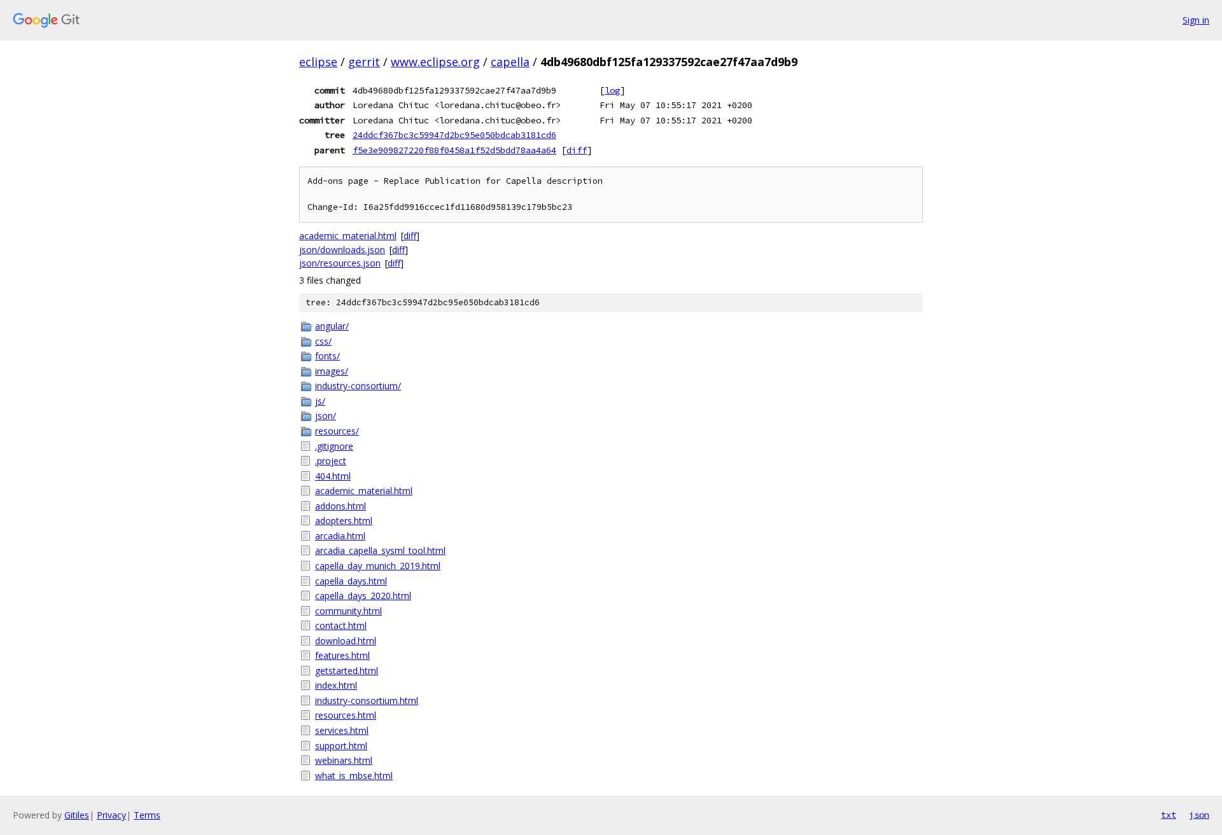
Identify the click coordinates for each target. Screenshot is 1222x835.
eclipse (318, 61)
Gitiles (76, 815)
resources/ (337, 431)
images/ (331, 371)
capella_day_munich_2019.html (377, 566)
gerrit (364, 61)
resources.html (345, 715)
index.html (336, 685)
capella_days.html (351, 581)
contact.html (341, 625)
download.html (345, 641)
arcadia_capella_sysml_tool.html (380, 550)
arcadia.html (340, 536)
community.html (348, 611)
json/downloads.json (342, 250)
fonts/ (327, 356)
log (612, 90)
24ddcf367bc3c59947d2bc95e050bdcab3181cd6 (454, 135)
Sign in (1196, 20)
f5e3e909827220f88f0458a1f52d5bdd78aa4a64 (454, 150)
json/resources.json (340, 263)
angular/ (332, 326)
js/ (320, 401)
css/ (323, 341)
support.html (341, 746)
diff (576, 150)
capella (510, 61)
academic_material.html (348, 236)
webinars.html (343, 760)
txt (1168, 814)
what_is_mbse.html (354, 775)
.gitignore (334, 446)
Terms (147, 815)
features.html (342, 655)
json (1199, 814)
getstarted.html (346, 671)
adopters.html (343, 520)
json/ (325, 416)
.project (330, 461)
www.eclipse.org (435, 61)
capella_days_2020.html (363, 596)
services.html (342, 730)
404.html (333, 476)
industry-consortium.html (366, 700)
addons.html (340, 506)
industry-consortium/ (358, 386)
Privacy (111, 815)
